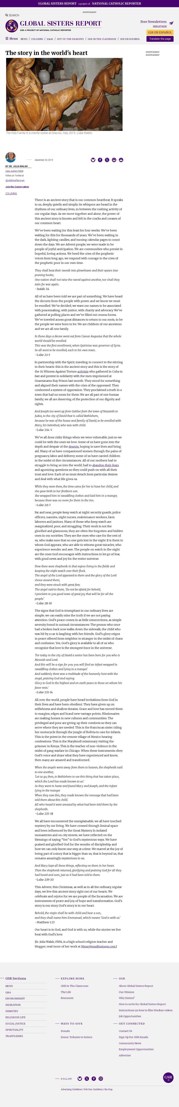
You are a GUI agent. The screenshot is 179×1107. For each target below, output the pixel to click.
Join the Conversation (17, 186)
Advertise (125, 1055)
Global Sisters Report (168, 1077)
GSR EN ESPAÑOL (160, 32)
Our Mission (126, 992)
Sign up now (160, 26)
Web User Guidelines (93, 1089)
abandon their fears (105, 465)
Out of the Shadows (70, 39)
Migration (12, 1004)
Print (121, 160)
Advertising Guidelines (71, 1089)
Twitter (87, 1078)
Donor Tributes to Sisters (76, 1037)
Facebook (94, 1078)
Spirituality (14, 1029)
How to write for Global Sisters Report (142, 1004)
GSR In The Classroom (74, 986)
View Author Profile (14, 171)
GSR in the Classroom (102, 39)
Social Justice (15, 1023)
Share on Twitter (107, 160)
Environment (15, 998)
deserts (74, 446)
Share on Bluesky (93, 160)
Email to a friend (114, 160)
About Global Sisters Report (136, 986)
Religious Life (15, 1017)
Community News (130, 1043)
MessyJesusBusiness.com (98, 946)
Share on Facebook (100, 160)
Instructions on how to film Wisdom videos (146, 1010)
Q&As (50, 39)
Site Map (108, 1089)
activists (82, 371)
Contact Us (125, 1031)
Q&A (8, 992)
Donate (65, 1031)
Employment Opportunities (136, 1049)
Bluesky (80, 1078)
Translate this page (160, 38)
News (24, 39)
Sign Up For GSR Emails (133, 1037)
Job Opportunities (130, 1016)
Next (128, 102)
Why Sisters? (127, 998)
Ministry (11, 1011)
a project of (89, 3)
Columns (37, 39)
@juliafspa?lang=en (14, 180)
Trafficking (14, 1036)
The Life (66, 992)
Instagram (101, 1078)
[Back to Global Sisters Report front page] (53, 26)
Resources (67, 998)
